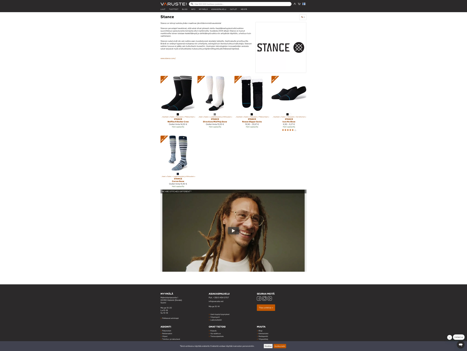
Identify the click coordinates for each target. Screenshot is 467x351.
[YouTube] (270, 298)
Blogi (260, 330)
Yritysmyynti (215, 317)
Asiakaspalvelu (218, 9)
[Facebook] (259, 298)
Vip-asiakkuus (215, 333)
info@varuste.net (216, 301)
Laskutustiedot (216, 320)
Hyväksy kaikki (279, 346)
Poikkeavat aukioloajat (170, 318)
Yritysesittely (263, 339)
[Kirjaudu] (295, 4)
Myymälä (203, 9)
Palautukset (166, 330)
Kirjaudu (213, 330)
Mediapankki (263, 336)
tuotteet (174, 9)
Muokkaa (268, 346)
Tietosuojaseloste (217, 336)
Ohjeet (164, 336)
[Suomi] (304, 4)
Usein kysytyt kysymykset (219, 314)
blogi (185, 9)
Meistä (244, 9)
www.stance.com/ (168, 58)
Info (193, 9)
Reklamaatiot (167, 333)
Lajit (163, 9)
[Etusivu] (174, 4)
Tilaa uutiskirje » (266, 307)
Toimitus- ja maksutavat (171, 339)
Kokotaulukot (263, 333)
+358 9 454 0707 (221, 297)
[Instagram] (264, 298)
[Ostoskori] (299, 4)
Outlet (233, 9)
